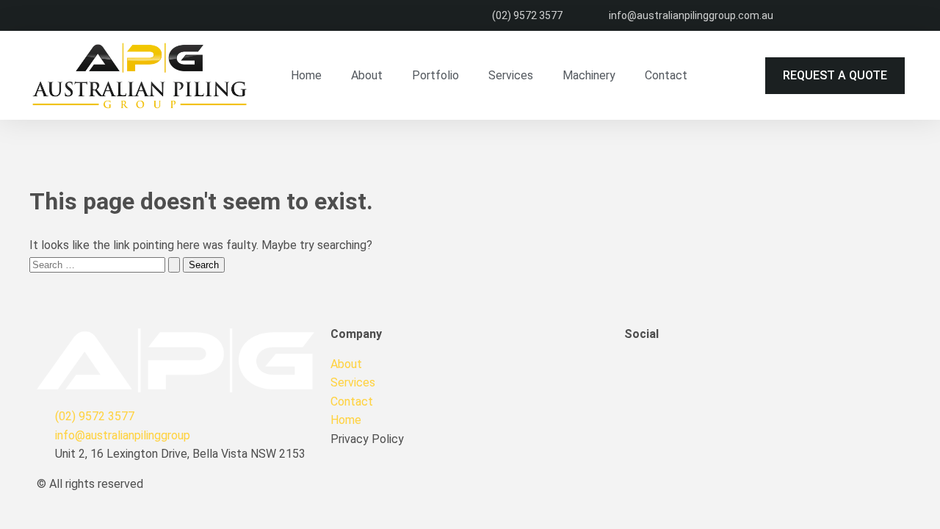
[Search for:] (106, 264)
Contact (666, 75)
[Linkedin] (682, 373)
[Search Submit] (174, 265)
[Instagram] (722, 373)
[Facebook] (642, 373)
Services (510, 75)
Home (306, 75)
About (367, 75)
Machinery (589, 75)
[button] (835, 75)
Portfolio (435, 75)
